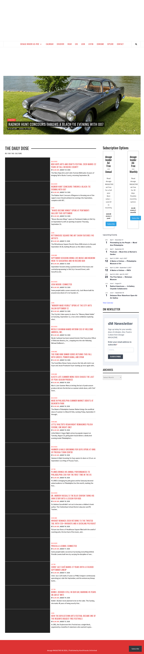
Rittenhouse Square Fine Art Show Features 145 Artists (72, 237)
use (76, 44)
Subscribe (111, 224)
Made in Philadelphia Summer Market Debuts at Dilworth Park (72, 402)
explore (110, 44)
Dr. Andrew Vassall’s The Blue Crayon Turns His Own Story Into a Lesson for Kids (72, 497)
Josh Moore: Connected (61, 284)
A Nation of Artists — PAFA (120, 270)
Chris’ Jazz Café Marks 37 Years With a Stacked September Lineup (72, 568)
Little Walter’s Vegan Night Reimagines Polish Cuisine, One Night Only (72, 426)
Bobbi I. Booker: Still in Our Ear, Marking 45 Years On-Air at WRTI (73, 593)
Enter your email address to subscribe (120, 343)
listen (90, 44)
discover (60, 44)
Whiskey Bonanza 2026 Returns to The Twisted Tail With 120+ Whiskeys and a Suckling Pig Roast (73, 522)
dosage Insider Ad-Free (29, 44)
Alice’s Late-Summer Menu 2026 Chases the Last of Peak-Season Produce (72, 378)
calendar (49, 44)
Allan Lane (56, 170)
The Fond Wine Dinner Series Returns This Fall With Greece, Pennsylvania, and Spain (71, 356)
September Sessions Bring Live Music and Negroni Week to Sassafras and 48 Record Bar (73, 259)
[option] (72, 105)
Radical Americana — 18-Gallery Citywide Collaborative (122, 287)
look (83, 44)
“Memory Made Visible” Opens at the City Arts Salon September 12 (71, 307)
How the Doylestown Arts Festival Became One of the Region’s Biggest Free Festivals (73, 617)
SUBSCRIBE (115, 357)
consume (100, 44)
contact (120, 44)
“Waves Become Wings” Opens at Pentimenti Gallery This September (70, 212)
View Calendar (108, 303)
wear (70, 44)
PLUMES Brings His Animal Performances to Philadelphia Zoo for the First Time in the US (71, 473)
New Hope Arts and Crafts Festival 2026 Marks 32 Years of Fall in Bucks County (73, 165)
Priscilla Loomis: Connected (64, 545)
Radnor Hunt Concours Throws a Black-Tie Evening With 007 (71, 188)
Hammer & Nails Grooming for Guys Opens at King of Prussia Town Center (73, 451)
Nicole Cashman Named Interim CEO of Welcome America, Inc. (72, 330)
